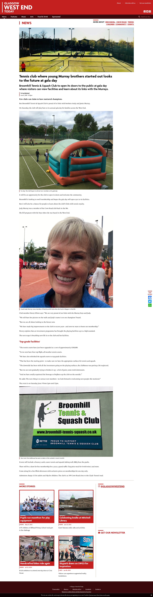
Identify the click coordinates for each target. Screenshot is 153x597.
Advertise (130, 3)
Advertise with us (77, 589)
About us (66, 589)
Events (131, 24)
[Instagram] (150, 11)
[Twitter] (147, 11)
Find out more (92, 595)
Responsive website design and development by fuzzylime (76, 592)
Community (121, 24)
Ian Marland (25, 93)
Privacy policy (56, 589)
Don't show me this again (103, 595)
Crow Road (121, 22)
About (119, 3)
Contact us (98, 589)
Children (110, 24)
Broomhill (110, 22)
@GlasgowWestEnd (112, 486)
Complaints (88, 589)
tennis (131, 22)
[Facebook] (145, 11)
